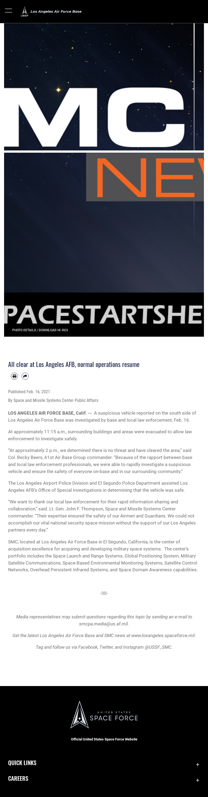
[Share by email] (25, 376)
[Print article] (14, 376)
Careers (18, 778)
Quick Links (22, 762)
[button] (9, 11)
